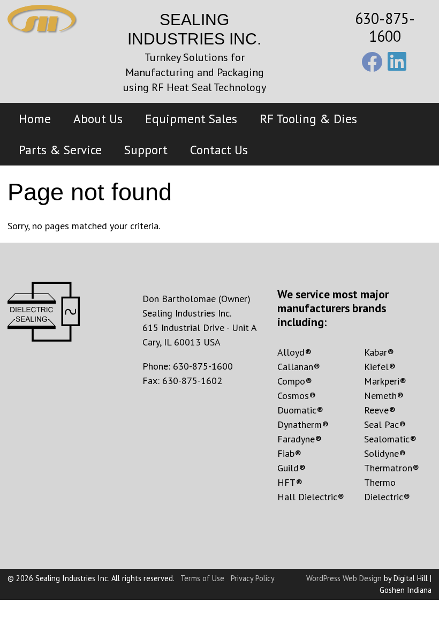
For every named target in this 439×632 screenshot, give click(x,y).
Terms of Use (202, 578)
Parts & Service (60, 149)
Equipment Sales (191, 118)
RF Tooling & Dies (308, 118)
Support (146, 149)
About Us (98, 118)
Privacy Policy (253, 578)
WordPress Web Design (344, 578)
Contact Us (219, 149)
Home (35, 118)
